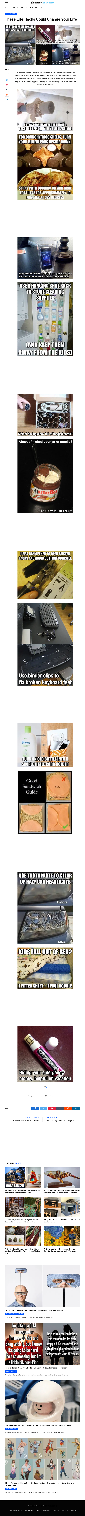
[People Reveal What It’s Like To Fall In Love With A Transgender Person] (42, 1344)
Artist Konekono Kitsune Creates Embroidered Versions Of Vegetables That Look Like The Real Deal (23, 1251)
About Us (65, 1510)
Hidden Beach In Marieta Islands (26, 1121)
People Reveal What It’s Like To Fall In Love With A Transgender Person (36, 1368)
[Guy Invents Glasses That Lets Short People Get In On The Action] (42, 1286)
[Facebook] (7, 75)
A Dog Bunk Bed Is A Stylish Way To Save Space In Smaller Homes (62, 1221)
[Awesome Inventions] (42, 2)
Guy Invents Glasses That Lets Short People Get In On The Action (34, 1310)
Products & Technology (14, 1313)
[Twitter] (7, 80)
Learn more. (58, 1096)
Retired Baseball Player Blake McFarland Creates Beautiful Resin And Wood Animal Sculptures (62, 1192)
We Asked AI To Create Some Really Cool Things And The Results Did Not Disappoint (22, 1192)
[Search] (79, 2)
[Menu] (6, 2)
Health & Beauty (11, 1429)
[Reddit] (7, 95)
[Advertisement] (45, 218)
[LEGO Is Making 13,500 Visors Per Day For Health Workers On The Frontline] (42, 1401)
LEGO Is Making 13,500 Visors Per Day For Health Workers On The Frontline (38, 1425)
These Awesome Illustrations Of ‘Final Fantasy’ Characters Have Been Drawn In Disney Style (39, 1484)
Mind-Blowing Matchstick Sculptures (60, 1121)
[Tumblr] (7, 90)
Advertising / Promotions (51, 1510)
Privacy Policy (29, 1510)
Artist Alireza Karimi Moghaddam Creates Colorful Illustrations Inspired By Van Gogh (60, 1250)
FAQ (38, 1510)
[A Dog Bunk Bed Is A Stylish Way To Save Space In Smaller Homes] (62, 1207)
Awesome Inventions (15, 1510)
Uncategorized (11, 1371)
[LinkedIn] (7, 99)
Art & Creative (15, 8)
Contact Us (75, 1510)
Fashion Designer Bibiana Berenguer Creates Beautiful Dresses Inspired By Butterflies (21, 1221)
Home (6, 8)
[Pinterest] (7, 85)
